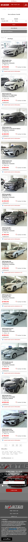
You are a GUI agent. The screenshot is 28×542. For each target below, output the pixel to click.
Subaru (7, 454)
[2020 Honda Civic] (14, 419)
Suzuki (11, 454)
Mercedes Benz (5, 453)
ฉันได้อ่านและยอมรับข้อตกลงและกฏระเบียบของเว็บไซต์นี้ (15, 486)
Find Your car (14, 510)
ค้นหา (14, 25)
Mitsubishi (15, 453)
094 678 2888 (26, 10)
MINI (11, 453)
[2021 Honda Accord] (14, 351)
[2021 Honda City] (14, 251)
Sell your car (14, 513)
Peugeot (21, 453)
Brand (2, 19)
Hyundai (11, 451)
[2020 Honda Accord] (14, 318)
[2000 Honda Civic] (14, 150)
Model (16, 19)
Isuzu (15, 451)
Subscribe (14, 490)
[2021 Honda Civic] (14, 50)
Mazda (18, 451)
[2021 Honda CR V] (14, 385)
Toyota (3, 454)
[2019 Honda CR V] (14, 284)
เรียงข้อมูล (10, 39)
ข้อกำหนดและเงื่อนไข (16, 487)
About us (14, 516)
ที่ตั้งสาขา (14, 1)
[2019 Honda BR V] (14, 184)
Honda (6, 451)
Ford (3, 451)
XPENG (16, 454)
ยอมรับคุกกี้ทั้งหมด (6, 539)
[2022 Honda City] (14, 83)
